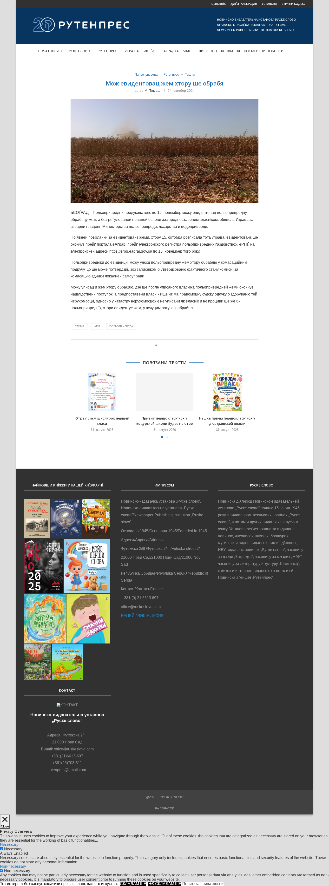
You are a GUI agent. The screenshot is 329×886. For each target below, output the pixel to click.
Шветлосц (207, 51)
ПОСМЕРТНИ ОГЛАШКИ (263, 51)
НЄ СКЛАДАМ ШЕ (164, 884)
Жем (97, 326)
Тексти (190, 74)
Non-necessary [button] (13, 866)
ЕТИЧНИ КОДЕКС (293, 4)
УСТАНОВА (269, 4)
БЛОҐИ (148, 51)
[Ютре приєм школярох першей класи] (102, 392)
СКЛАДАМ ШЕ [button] (133, 884)
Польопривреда (146, 74)
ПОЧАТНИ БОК (50, 51)
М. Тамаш (152, 90)
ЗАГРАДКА (170, 51)
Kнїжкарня (230, 51)
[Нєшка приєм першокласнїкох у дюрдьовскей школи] (227, 392)
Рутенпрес (107, 51)
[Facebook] (25, 4)
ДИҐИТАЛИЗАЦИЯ (243, 4)
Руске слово (78, 51)
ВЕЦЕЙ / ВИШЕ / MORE (142, 616)
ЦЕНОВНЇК (218, 4)
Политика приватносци (203, 884)
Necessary (13, 849)
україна (132, 51)
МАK (186, 51)
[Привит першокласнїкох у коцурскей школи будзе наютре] (164, 392)
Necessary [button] (9, 845)
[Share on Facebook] (163, 345)
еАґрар (79, 326)
